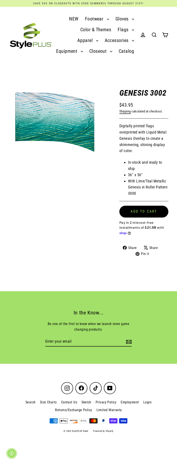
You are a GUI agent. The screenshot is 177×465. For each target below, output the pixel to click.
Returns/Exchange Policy (73, 410)
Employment (130, 402)
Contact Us (69, 402)
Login (147, 402)
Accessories (117, 40)
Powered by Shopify (103, 431)
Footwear (95, 19)
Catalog (126, 51)
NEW (73, 19)
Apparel (85, 40)
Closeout (98, 51)
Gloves (122, 19)
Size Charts (48, 402)
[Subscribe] (128, 342)
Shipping (125, 111)
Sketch (86, 402)
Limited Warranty (109, 410)
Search (30, 402)
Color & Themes (95, 29)
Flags (124, 29)
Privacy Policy (106, 402)
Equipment (67, 51)
